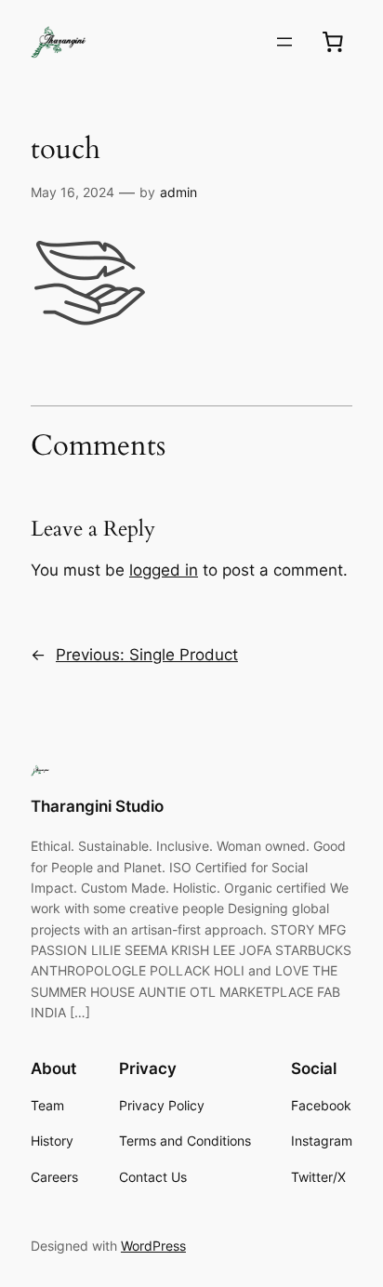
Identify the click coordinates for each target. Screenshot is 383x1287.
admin (178, 192)
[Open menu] (284, 42)
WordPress (153, 1246)
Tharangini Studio (97, 806)
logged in (163, 570)
